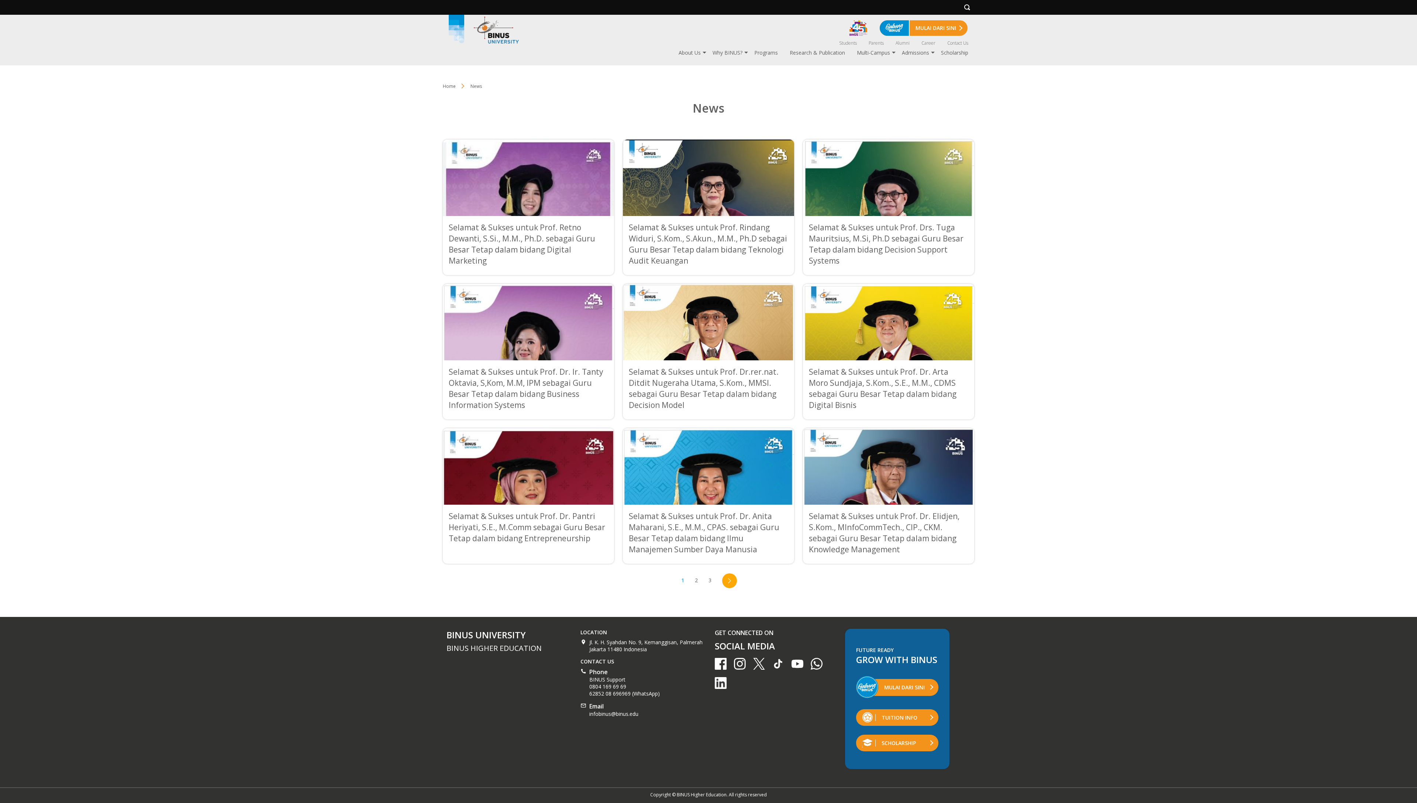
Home (449, 86)
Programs (766, 52)
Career (928, 43)
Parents (876, 43)
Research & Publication (817, 52)
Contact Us (957, 43)
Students (848, 43)
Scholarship (954, 52)
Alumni (903, 43)
